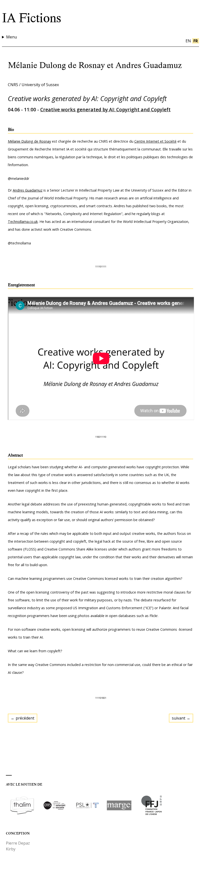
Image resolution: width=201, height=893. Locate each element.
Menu (11, 37)
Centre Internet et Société (155, 141)
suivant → (181, 718)
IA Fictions (31, 18)
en (188, 41)
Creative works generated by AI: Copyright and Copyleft (105, 109)
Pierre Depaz (18, 843)
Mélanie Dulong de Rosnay (29, 141)
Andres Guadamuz (27, 190)
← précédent (22, 718)
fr (195, 41)
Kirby (10, 849)
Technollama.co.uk (23, 221)
